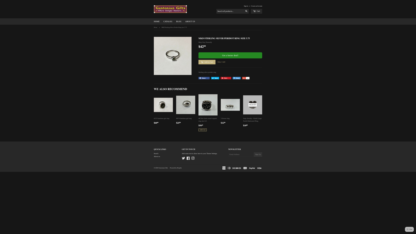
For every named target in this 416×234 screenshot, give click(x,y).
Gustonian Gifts (163, 168)
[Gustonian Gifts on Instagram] (193, 159)
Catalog (167, 21)
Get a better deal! (230, 55)
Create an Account (256, 6)
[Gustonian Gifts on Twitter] (183, 159)
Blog (178, 21)
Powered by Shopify (176, 168)
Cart (258, 11)
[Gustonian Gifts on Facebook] (188, 159)
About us (190, 21)
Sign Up (258, 154)
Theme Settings (211, 153)
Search (156, 153)
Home (157, 21)
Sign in (246, 6)
